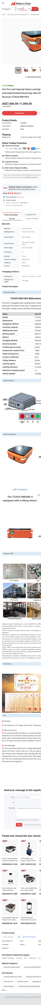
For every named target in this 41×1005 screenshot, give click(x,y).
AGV (21, 941)
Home (3, 14)
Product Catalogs (30, 937)
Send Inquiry (19, 113)
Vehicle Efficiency (9, 986)
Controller (5, 944)
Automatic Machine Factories (13, 977)
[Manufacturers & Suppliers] (21, 3)
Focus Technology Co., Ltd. (25, 997)
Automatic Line (8, 981)
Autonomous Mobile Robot (32, 967)
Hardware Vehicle (22, 981)
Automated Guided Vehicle (12, 967)
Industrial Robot (35, 14)
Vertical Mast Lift (7, 941)
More (3, 990)
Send (19, 825)
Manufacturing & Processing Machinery (18, 14)
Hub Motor (5, 948)
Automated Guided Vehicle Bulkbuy (29, 986)
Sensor (22, 944)
